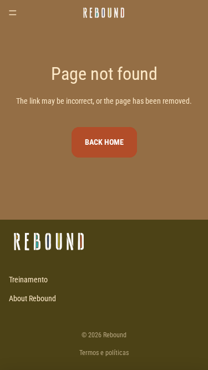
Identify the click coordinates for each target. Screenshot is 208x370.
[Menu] (13, 13)
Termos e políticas (104, 353)
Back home (104, 142)
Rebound (114, 335)
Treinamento (28, 279)
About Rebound (32, 298)
